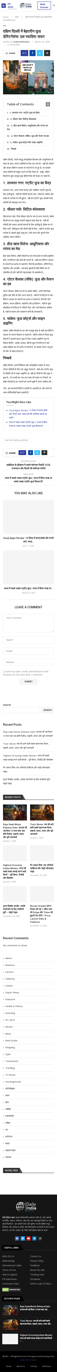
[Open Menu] (4, 6)
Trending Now (37, 1275)
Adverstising (8, 1261)
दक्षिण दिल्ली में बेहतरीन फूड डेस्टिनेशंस (16, 440)
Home (6, 17)
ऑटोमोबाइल (10, 1088)
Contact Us (35, 1256)
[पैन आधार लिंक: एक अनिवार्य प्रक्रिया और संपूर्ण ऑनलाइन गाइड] (42, 853)
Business (10, 964)
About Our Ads (37, 1270)
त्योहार (7, 1122)
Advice (8, 958)
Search (7, 704)
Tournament (11, 1061)
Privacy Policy (36, 1261)
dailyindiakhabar (21, 41)
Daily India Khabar (28, 1359)
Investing (10, 1013)
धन (6, 1129)
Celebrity (10, 978)
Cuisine (9, 985)
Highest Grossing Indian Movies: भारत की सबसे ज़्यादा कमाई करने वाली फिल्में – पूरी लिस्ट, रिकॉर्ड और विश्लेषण (14, 871)
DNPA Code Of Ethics (40, 1284)
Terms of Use (9, 1270)
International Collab (11, 1265)
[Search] (53, 5)
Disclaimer (35, 1279)
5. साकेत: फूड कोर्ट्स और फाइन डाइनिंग (26, 142)
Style (7, 1054)
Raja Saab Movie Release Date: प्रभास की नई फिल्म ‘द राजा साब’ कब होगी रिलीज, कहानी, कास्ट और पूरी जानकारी (15, 831)
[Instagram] (40, 1238)
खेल (7, 1102)
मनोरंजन (8, 1136)
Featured (10, 999)
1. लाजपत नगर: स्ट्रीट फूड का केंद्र (24, 112)
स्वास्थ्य (8, 1157)
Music (8, 1033)
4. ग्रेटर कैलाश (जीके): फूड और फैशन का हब (30, 135)
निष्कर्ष (13, 148)
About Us (21, 1366)
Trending (10, 1067)
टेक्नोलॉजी (9, 1115)
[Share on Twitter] (40, 53)
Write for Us (8, 1256)
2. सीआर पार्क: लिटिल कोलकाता (23, 118)
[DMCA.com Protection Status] (11, 1289)
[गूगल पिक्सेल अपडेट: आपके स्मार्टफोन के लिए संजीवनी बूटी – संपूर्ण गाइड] (15, 894)
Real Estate (11, 1040)
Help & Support (9, 1275)
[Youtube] (28, 1238)
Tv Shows (10, 1074)
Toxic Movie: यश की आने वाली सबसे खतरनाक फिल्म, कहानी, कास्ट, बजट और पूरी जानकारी (42, 829)
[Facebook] (17, 1238)
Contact (33, 1366)
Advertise (46, 1366)
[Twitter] (23, 1238)
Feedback (35, 1265)
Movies (9, 1026)
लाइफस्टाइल (10, 1150)
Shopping (10, 1047)
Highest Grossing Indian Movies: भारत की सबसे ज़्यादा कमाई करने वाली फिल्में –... (36, 1338)
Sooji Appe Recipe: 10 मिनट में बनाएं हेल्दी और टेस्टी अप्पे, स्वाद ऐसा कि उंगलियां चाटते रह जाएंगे (28, 414)
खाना (17, 17)
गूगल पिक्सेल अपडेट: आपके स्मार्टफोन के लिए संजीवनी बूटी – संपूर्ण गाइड (14, 909)
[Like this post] (25, 53)
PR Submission (9, 1279)
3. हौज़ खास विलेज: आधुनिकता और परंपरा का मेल (27, 127)
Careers (9, 971)
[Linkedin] (34, 1238)
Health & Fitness (14, 1006)
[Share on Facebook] (32, 53)
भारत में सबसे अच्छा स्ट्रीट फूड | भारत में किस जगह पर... (28, 588)
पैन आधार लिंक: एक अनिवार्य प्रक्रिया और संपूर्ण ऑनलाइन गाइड (42, 868)
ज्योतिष (8, 1109)
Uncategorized (13, 1081)
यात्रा (7, 1143)
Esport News (12, 992)
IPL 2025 (10, 5)
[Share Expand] (47, 53)
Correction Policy (10, 1284)
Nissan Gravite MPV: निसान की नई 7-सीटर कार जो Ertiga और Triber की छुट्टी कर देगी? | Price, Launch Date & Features (41, 914)
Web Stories (44, 6)
